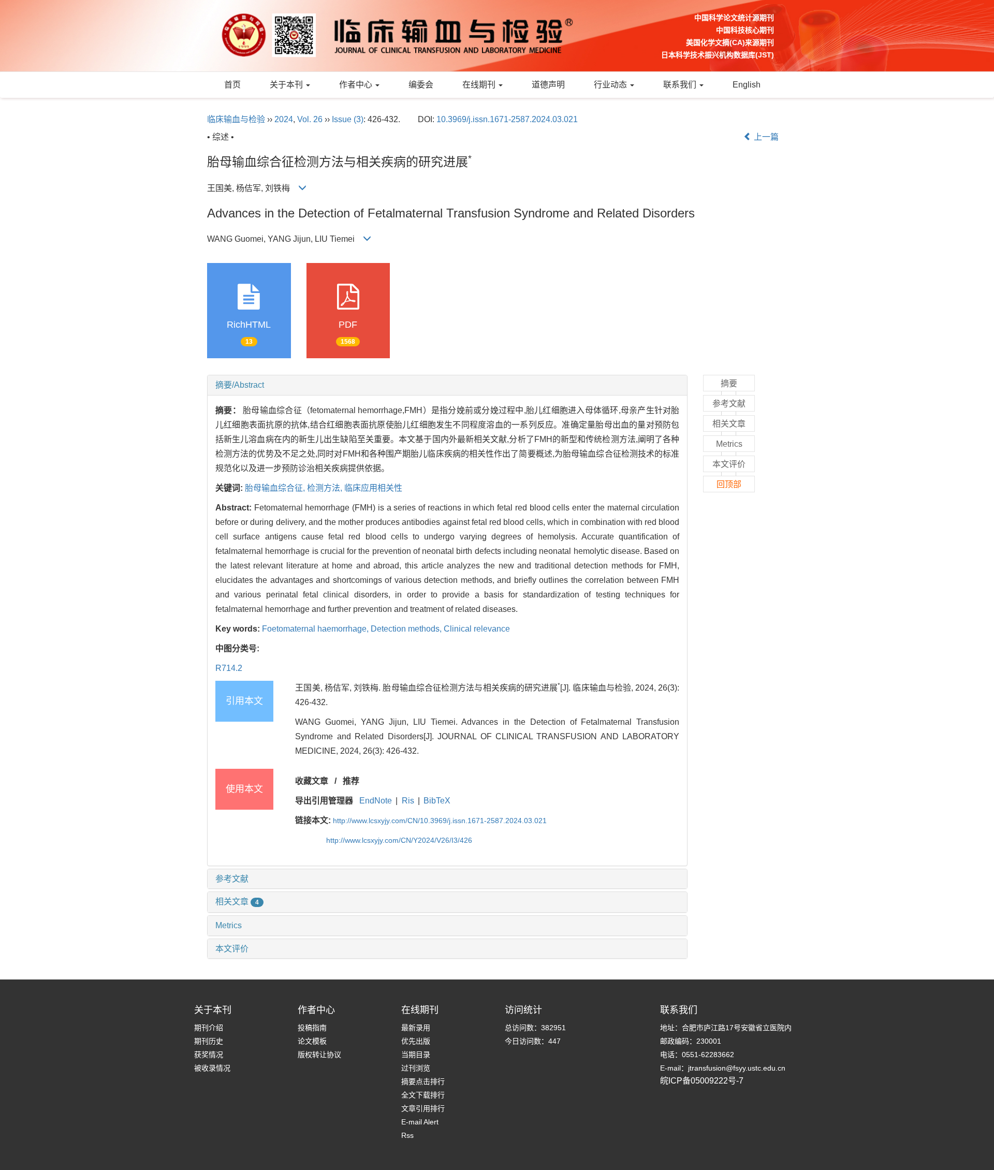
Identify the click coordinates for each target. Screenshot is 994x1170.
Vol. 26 (310, 119)
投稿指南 (312, 1027)
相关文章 (237, 901)
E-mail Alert (419, 1122)
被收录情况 (212, 1068)
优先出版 (415, 1041)
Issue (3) (347, 119)
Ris (408, 800)
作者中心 (356, 84)
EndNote (375, 800)
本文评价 (231, 948)
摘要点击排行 (423, 1081)
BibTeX (436, 800)
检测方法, (325, 488)
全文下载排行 (423, 1095)
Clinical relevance (477, 628)
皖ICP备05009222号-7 (701, 1080)
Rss (407, 1135)
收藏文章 (311, 781)
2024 (283, 119)
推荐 (351, 781)
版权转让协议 (319, 1054)
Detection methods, (407, 628)
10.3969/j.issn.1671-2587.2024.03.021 (507, 119)
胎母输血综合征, (276, 488)
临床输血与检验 (236, 119)
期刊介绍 (208, 1027)
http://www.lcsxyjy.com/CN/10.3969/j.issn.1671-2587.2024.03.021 (440, 820)
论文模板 (312, 1041)
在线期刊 (480, 84)
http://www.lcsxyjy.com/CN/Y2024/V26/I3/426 (399, 840)
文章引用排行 (423, 1108)
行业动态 (611, 84)
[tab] (447, 385)
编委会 (420, 84)
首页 (232, 84)
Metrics (228, 925)
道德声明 (548, 84)
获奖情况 (208, 1054)
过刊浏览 (415, 1068)
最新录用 (415, 1027)
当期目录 (415, 1054)
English (747, 84)
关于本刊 (287, 84)
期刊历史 (208, 1041)
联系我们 (680, 84)
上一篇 (765, 137)
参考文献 (231, 878)
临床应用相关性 (373, 488)
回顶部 (729, 484)
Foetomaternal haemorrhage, (316, 628)
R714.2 (228, 668)
